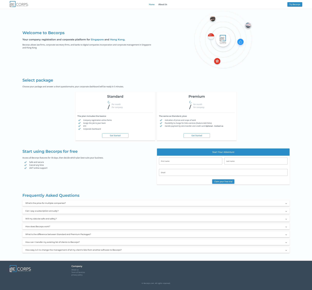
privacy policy (77, 275)
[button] (156, 203)
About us (75, 270)
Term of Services (78, 272)
